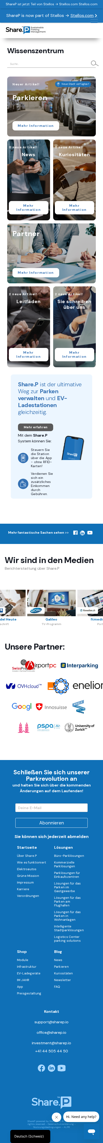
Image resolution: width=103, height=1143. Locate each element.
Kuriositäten (63, 973)
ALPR (67, 1127)
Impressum (25, 882)
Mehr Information (36, 126)
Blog (58, 951)
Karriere (23, 889)
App (20, 987)
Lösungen (63, 847)
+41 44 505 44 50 (51, 1051)
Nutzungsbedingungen (47, 1127)
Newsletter (62, 980)
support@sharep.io (51, 1021)
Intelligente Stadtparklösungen (69, 928)
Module (23, 960)
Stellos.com (82, 15)
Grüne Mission (28, 876)
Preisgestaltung (29, 993)
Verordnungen (28, 896)
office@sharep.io (51, 1032)
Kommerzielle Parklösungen (64, 864)
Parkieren (61, 967)
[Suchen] (93, 63)
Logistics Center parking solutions (67, 939)
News (58, 960)
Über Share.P (27, 856)
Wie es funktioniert (31, 862)
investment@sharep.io (51, 1042)
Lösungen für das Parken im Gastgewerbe (67, 887)
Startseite (27, 847)
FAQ (57, 987)
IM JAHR (23, 980)
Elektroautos (27, 869)
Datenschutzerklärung (61, 1124)
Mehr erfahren (35, 427)
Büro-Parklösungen (69, 856)
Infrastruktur (26, 967)
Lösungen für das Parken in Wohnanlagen (67, 916)
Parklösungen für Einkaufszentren (67, 875)
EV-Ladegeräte (28, 973)
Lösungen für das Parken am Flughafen (67, 901)
